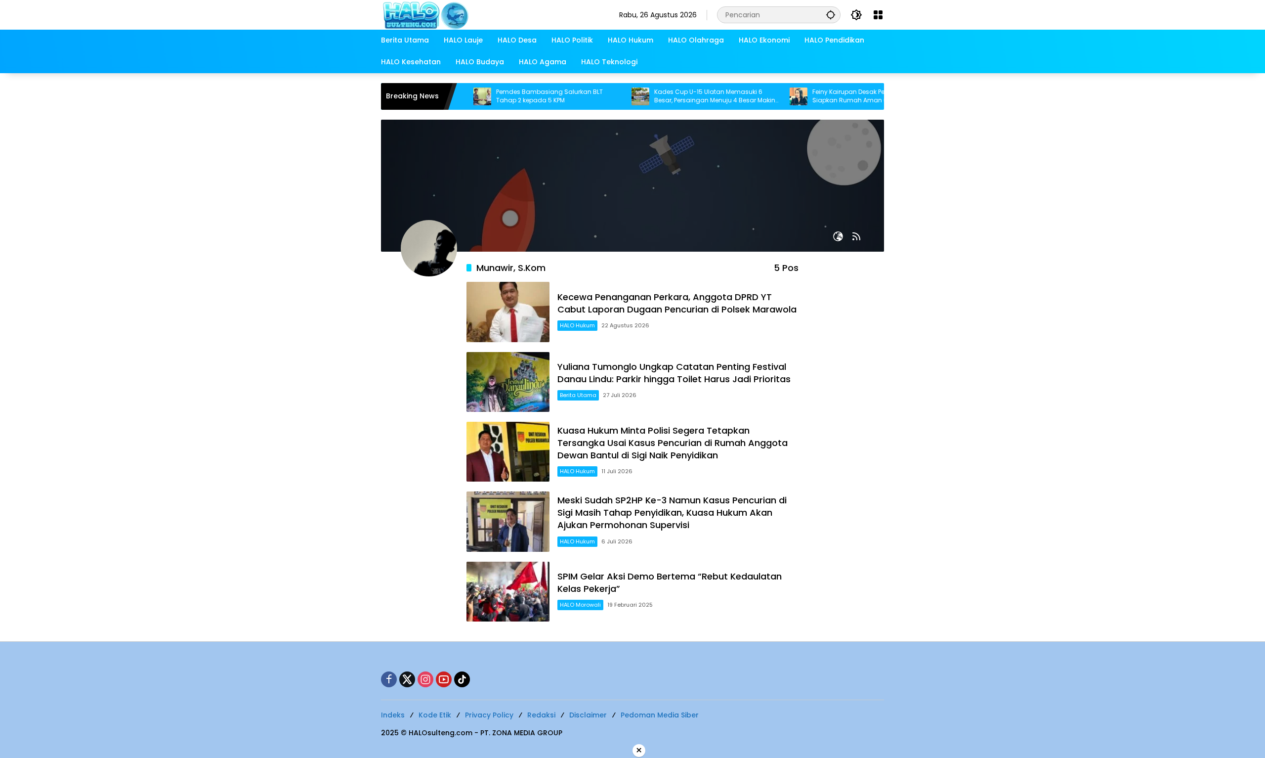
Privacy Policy (489, 715)
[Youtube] (444, 679)
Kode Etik (435, 715)
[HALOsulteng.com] (465, 14)
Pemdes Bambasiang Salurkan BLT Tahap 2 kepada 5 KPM (524, 96)
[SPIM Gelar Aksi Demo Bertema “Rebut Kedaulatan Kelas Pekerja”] (507, 592)
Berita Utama (578, 395)
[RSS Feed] (856, 236)
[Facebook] (389, 679)
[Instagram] (425, 679)
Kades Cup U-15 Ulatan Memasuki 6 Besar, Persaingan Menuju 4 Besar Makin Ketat (690, 96)
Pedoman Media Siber (660, 715)
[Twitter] (407, 679)
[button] (831, 14)
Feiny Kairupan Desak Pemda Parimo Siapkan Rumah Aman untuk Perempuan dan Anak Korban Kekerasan (850, 96)
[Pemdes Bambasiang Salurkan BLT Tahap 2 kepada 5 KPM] (457, 96)
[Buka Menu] (878, 15)
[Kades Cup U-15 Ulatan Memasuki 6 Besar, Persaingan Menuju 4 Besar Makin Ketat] (616, 96)
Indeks (393, 715)
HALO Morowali (580, 605)
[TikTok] (462, 679)
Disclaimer (588, 715)
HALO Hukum (577, 325)
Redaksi (541, 715)
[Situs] (838, 236)
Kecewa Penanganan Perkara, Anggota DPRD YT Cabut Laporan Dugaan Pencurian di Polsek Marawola (677, 303)
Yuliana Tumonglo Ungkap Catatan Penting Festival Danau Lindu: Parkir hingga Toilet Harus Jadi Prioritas (674, 372)
